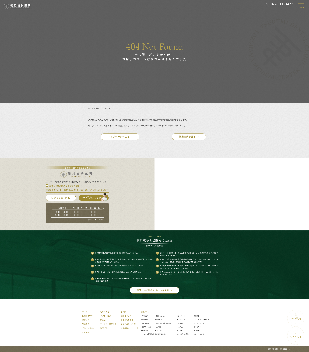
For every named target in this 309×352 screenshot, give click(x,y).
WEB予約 (296, 318)
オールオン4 (181, 319)
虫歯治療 (145, 319)
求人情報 (85, 332)
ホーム (90, 108)
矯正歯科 (180, 330)
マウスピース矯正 (183, 334)
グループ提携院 (88, 328)
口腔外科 (159, 319)
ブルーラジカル (199, 334)
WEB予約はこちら (91, 197)
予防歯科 (145, 316)
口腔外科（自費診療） (164, 323)
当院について (87, 316)
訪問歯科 (197, 330)
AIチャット (296, 335)
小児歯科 (180, 323)
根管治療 (145, 330)
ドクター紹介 (105, 316)
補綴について (126, 316)
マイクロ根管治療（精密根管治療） (154, 334)
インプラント (181, 316)
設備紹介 (85, 324)
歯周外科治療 (146, 327)
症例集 (123, 312)
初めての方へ (105, 312)
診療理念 (85, 320)
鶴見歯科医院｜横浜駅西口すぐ (279, 349)
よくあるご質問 (127, 320)
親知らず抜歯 (160, 316)
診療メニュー (146, 312)
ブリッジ (159, 330)
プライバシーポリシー (130, 324)
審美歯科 (197, 316)
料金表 (103, 320)
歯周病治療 (146, 323)
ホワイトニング (199, 323)
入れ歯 (158, 327)
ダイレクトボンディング (202, 319)
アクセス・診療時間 (108, 324)
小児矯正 (180, 327)
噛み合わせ (197, 327)
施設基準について (128, 328)
